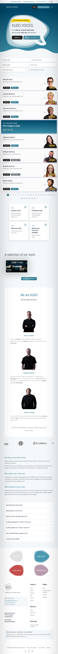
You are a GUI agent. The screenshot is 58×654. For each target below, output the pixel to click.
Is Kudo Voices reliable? (13, 539)
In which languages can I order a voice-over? (18, 522)
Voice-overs (32, 612)
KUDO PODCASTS (41, 570)
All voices (45, 597)
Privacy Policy (41, 647)
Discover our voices (31, 37)
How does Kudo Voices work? (14, 505)
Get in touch (7, 130)
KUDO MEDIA (17, 556)
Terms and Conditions (32, 647)
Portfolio (32, 593)
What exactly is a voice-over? (14, 511)
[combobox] (44, 60)
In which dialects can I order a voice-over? (18, 528)
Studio (31, 610)
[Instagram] (29, 651)
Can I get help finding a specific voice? (17, 533)
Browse (31, 590)
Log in (34, 7)
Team (31, 595)
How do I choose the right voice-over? (16, 516)
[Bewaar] (54, 78)
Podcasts (32, 615)
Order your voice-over (43, 7)
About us (17, 37)
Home (31, 588)
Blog (44, 588)
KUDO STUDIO (17, 570)
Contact (32, 600)
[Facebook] (25, 651)
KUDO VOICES (12, 7)
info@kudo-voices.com (29, 1)
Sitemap (48, 647)
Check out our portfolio (28, 278)
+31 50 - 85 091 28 (41, 1)
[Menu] (52, 7)
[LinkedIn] (32, 651)
